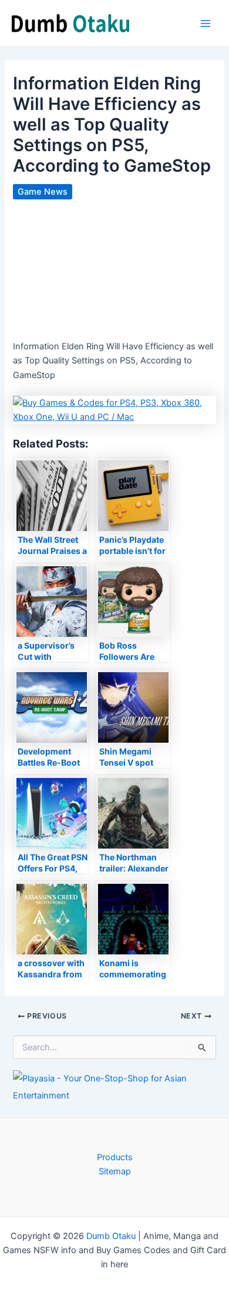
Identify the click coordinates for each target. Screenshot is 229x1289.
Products (115, 1157)
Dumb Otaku (111, 1236)
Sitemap (115, 1171)
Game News (43, 191)
